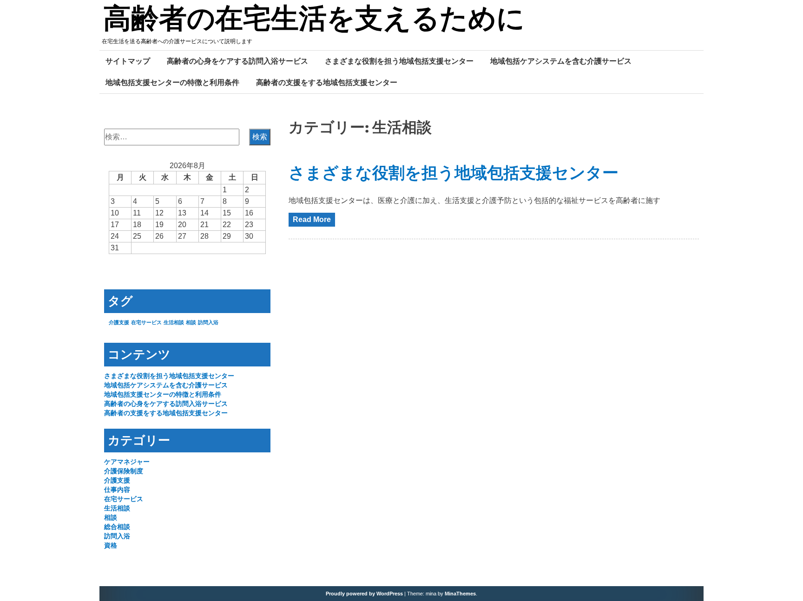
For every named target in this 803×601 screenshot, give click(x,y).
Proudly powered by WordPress (364, 593)
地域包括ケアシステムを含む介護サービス (561, 60)
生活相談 (174, 322)
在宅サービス (146, 322)
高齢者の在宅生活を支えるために (314, 20)
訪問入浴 (208, 322)
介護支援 (119, 322)
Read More (312, 219)
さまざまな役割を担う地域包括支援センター (399, 60)
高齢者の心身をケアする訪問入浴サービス (237, 60)
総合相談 (117, 526)
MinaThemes (460, 593)
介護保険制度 (123, 471)
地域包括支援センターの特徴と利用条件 (172, 82)
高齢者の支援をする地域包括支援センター (326, 82)
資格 (110, 545)
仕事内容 (117, 489)
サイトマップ (127, 60)
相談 (191, 322)
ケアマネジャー (127, 461)
